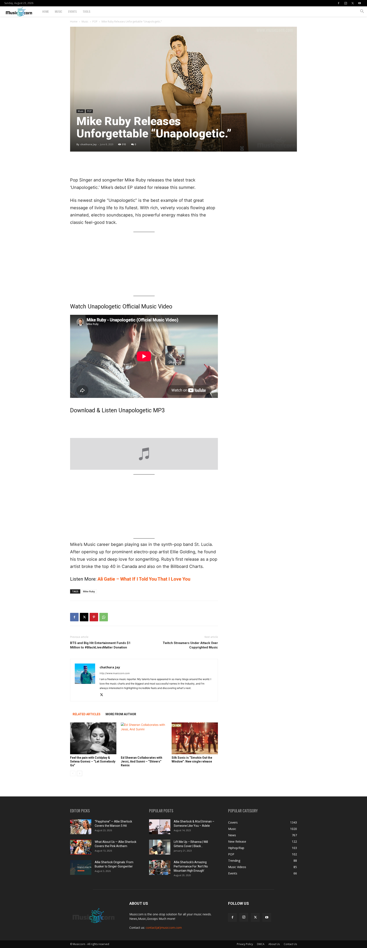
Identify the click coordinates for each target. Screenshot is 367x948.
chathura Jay (88, 144)
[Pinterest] (94, 617)
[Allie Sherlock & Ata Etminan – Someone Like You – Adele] (159, 826)
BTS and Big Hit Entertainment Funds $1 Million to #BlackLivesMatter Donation (100, 645)
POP (94, 21)
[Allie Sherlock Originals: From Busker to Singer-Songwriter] (80, 867)
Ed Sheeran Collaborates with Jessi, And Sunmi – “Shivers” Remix (141, 761)
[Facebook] (338, 3)
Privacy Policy (245, 944)
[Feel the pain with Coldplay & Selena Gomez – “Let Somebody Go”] (93, 738)
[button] (362, 12)
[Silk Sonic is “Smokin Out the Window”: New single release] (195, 738)
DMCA (260, 944)
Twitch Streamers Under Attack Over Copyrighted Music (190, 645)
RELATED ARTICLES (86, 714)
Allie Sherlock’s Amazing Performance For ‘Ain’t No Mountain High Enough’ (191, 866)
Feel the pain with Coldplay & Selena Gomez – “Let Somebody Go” (92, 761)
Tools (86, 11)
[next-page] (79, 773)
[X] (352, 3)
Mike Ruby (89, 591)
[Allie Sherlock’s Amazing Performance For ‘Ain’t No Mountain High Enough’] (159, 867)
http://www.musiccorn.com (115, 673)
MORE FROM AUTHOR (121, 714)
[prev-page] (72, 773)
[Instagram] (345, 3)
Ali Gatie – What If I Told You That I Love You (143, 579)
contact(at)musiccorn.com (164, 928)
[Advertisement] (144, 165)
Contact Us (290, 944)
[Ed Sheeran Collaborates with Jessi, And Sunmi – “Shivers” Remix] (144, 738)
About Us (274, 944)
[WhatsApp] (103, 617)
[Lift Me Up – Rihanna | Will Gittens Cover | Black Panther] (159, 847)
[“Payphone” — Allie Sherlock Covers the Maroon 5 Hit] (80, 826)
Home (45, 11)
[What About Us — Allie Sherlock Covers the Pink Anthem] (80, 847)
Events (72, 11)
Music (58, 11)
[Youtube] (359, 3)
